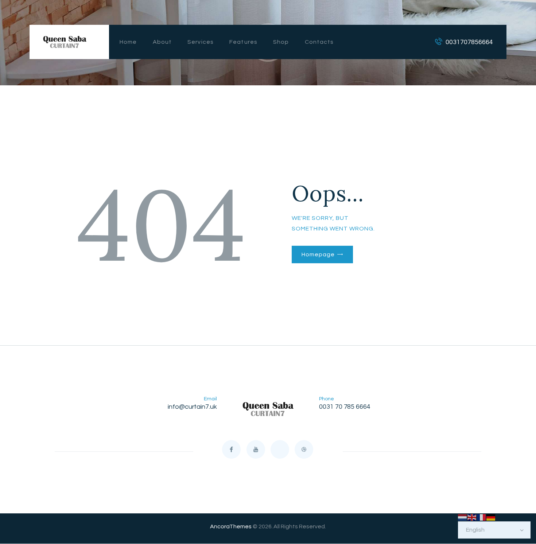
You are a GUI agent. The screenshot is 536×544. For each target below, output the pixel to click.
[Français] (481, 517)
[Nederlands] (462, 517)
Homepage (318, 254)
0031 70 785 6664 (345, 406)
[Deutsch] (491, 517)
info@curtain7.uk (192, 406)
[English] (472, 517)
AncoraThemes (231, 526)
